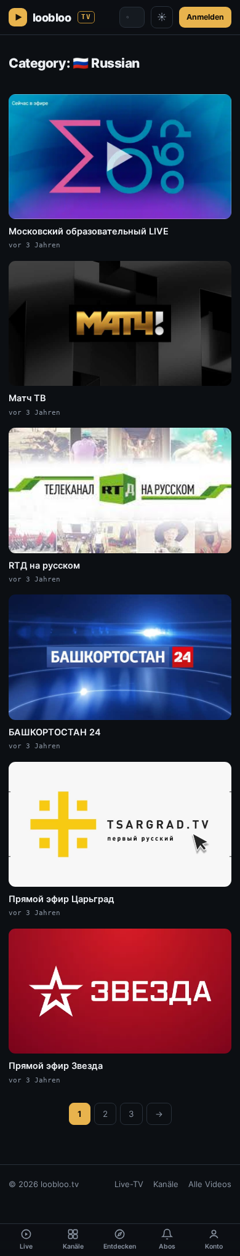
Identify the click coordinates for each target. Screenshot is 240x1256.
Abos (167, 1246)
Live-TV (128, 1184)
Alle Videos (209, 1184)
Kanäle (165, 1184)
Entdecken (119, 1246)
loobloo (62, 17)
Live (26, 1246)
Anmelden (205, 17)
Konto (214, 1246)
